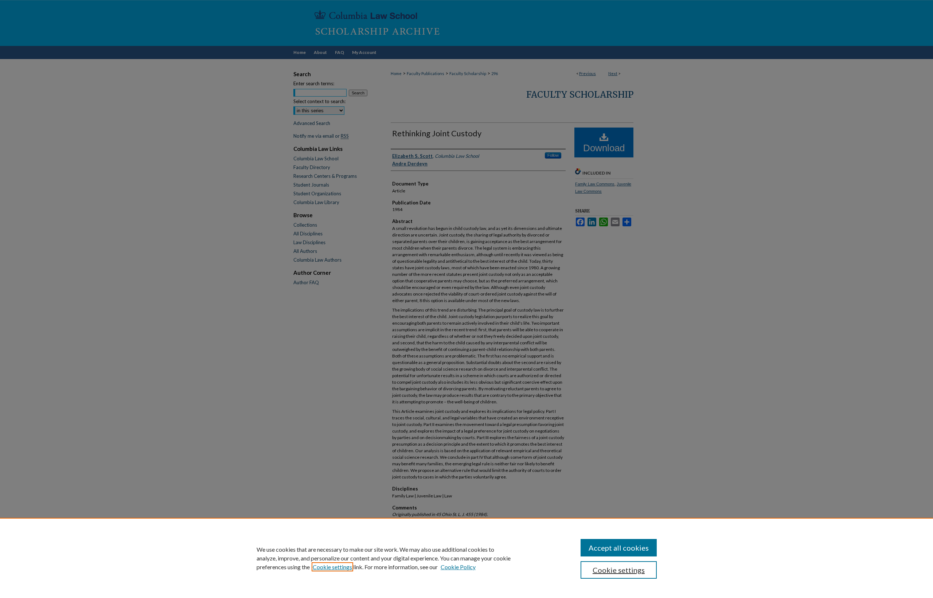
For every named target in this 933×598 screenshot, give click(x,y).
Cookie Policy (458, 566)
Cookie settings (332, 566)
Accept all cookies (619, 547)
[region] (466, 558)
